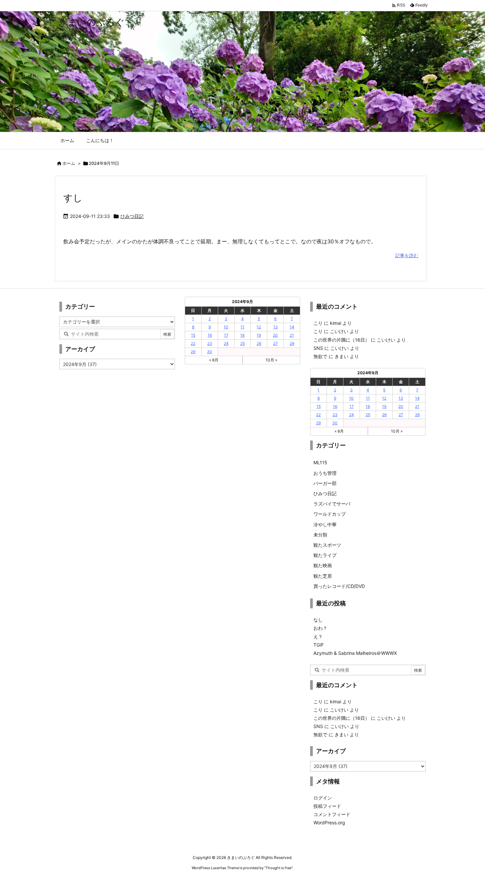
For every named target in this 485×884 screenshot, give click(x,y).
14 (292, 326)
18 (242, 335)
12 (259, 326)
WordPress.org (329, 822)
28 (292, 343)
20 (275, 335)
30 (209, 351)
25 (242, 343)
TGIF (318, 645)
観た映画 (322, 565)
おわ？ (320, 628)
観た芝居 (322, 576)
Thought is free (278, 868)
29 (193, 351)
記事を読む (406, 255)
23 (209, 343)
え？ (318, 636)
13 (275, 326)
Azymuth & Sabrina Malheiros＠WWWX (355, 653)
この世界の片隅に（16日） (341, 340)
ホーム (68, 163)
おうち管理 (325, 473)
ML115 (320, 462)
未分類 (320, 534)
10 (226, 326)
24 (226, 343)
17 (226, 335)
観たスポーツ (327, 545)
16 (210, 335)
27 (275, 343)
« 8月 (213, 359)
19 (259, 335)
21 (292, 335)
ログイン (322, 798)
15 (193, 335)
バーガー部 (325, 483)
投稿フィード (327, 806)
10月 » (271, 359)
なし (318, 620)
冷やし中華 (325, 524)
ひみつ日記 (132, 216)
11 (242, 326)
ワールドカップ (329, 514)
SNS (318, 348)
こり (318, 323)
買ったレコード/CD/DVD (339, 586)
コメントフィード (331, 814)
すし (72, 197)
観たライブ (325, 555)
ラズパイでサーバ (331, 503)
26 (259, 343)
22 (193, 343)
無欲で (320, 356)
